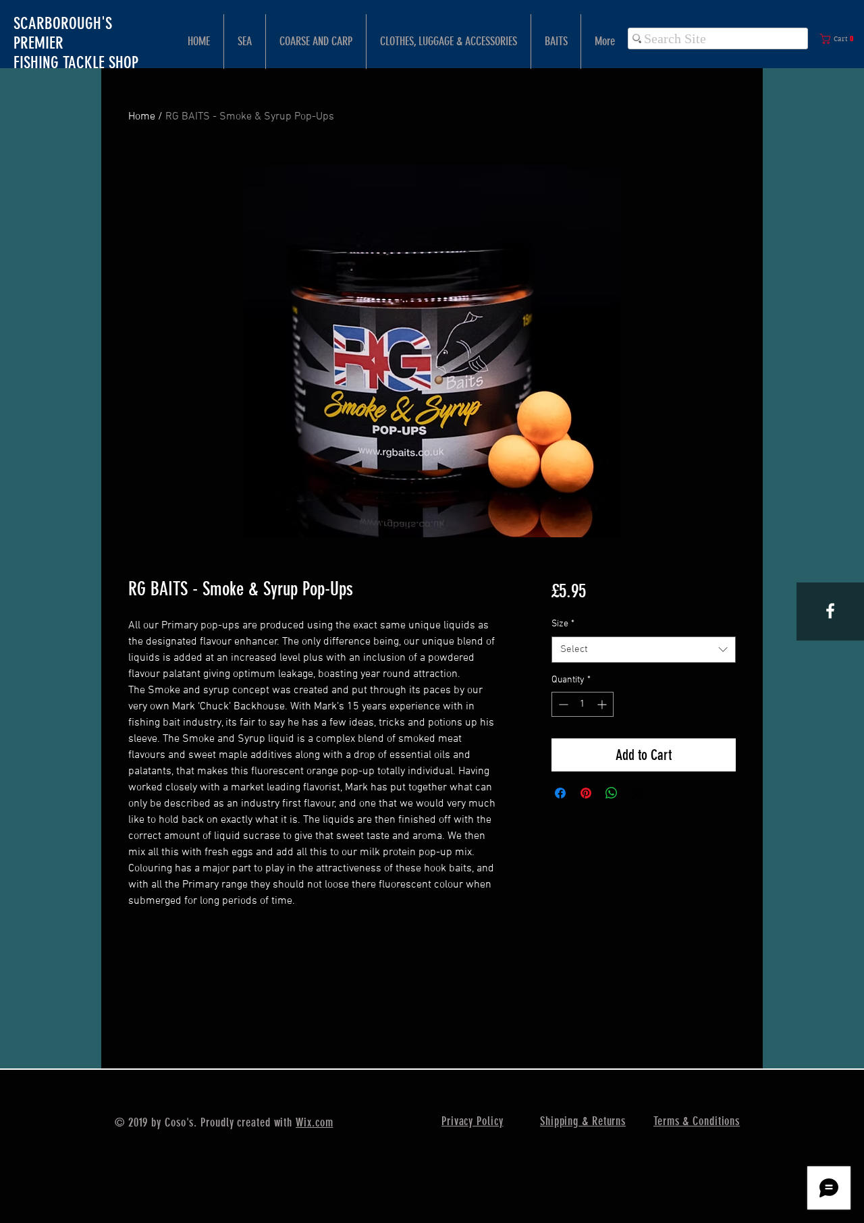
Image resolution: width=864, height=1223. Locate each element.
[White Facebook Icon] (830, 611)
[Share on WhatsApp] (611, 793)
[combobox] (643, 649)
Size (562, 624)
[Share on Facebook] (560, 793)
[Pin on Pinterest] (586, 793)
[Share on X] (637, 793)
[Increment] (603, 704)
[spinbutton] (582, 704)
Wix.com (314, 1122)
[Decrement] (562, 704)
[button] (839, 39)
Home (141, 117)
